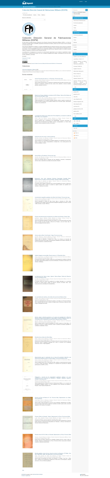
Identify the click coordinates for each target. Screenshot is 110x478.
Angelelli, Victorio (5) (77, 68)
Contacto (23, 475)
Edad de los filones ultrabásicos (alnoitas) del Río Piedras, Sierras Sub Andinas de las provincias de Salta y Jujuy (53, 95)
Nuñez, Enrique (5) (77, 73)
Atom (76, 137)
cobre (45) (75, 96)
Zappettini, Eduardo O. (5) (78, 78)
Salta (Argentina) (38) (78, 104)
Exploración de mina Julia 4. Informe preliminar (45, 136)
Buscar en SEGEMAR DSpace (79, 12)
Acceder (75, 47)
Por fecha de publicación (27, 14)
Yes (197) (75, 128)
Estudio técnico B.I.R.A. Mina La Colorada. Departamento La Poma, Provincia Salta (53, 434)
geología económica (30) (78, 108)
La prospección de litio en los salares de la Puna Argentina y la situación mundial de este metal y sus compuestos (53, 116)
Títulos (39, 14)
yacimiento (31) (76, 106)
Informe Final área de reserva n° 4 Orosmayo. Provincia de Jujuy (49, 78)
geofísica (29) (76, 111)
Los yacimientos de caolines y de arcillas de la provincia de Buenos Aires (50, 297)
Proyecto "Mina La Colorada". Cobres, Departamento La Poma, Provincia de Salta (52, 416)
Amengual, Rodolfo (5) (78, 66)
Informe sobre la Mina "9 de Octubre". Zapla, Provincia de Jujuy (48, 235)
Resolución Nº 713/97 (26, 58)
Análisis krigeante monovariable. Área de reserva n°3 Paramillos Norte (50, 255)
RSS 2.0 (76, 135)
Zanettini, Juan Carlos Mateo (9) (80, 56)
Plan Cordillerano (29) (78, 113)
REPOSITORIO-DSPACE (38, 474)
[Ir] (86, 10)
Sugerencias (28, 475)
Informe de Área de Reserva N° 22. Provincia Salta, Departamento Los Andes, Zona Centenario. (53, 398)
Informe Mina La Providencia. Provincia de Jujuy (45, 155)
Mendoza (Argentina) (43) (78, 101)
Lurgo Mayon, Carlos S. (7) (79, 59)
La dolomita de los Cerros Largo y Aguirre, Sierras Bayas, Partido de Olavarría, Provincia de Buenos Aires (53, 277)
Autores (34, 14)
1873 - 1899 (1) (76, 123)
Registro (75, 49)
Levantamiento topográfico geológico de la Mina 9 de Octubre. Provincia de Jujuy (52, 197)
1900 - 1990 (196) (77, 121)
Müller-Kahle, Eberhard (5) (78, 71)
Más (23, 470)
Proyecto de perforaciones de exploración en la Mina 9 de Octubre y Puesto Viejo (52, 216)
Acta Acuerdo (24, 59)
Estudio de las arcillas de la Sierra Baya (43, 337)
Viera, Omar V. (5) (77, 76)
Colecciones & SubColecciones (79, 20)
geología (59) (76, 91)
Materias (43, 14)
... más (75, 87)
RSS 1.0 (76, 133)
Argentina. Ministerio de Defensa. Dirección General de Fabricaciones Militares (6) (80, 62)
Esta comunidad (77, 13)
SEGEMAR (23, 474)
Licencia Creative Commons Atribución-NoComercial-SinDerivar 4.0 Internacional (46, 63)
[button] (81, 1)
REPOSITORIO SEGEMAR (30, 6)
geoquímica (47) (77, 94)
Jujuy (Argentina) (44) (78, 99)
